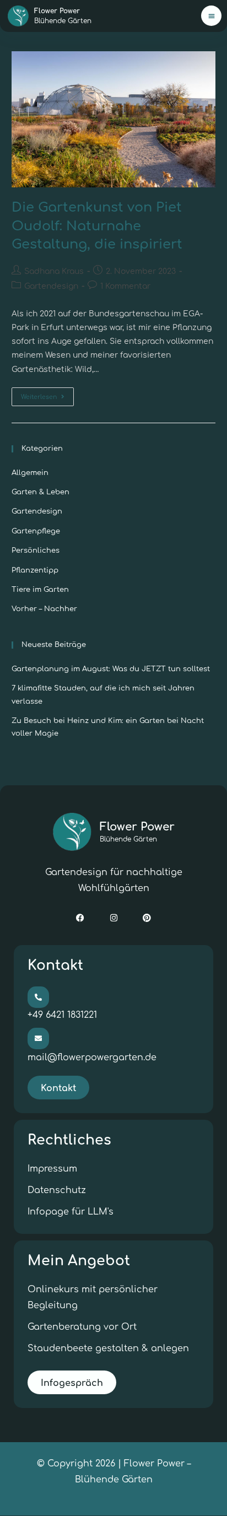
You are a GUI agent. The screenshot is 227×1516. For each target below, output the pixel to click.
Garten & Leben (40, 492)
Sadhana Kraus (54, 271)
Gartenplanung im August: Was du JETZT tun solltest (111, 669)
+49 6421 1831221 (62, 1015)
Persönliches (36, 550)
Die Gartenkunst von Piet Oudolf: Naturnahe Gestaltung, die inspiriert (97, 226)
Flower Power (137, 832)
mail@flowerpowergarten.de (92, 1057)
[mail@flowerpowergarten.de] (38, 1038)
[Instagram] (113, 918)
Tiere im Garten (40, 590)
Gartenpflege (36, 531)
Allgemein (30, 473)
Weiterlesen (47, 394)
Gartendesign (51, 286)
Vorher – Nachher (44, 609)
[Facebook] (80, 918)
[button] (211, 16)
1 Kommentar (125, 286)
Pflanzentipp (35, 570)
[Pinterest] (147, 918)
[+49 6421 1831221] (38, 997)
